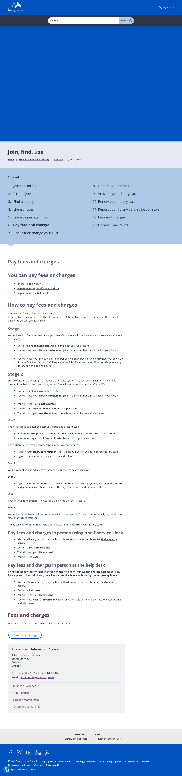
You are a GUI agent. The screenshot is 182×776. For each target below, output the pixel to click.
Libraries (58, 159)
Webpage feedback (85, 761)
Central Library (35, 575)
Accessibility (131, 761)
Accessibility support (110, 761)
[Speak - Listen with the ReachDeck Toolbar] (6, 769)
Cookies (145, 761)
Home (11, 159)
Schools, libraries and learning (34, 159)
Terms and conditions (19, 765)
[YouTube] (29, 752)
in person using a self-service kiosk (38, 288)
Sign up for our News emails (57, 761)
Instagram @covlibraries (26, 706)
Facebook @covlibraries (25, 699)
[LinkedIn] (38, 752)
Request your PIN (62, 362)
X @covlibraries (20, 692)
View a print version (22, 635)
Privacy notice (53, 765)
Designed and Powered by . (22, 769)
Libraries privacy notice (25, 685)
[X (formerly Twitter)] (47, 752)
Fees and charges (28, 615)
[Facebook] (10, 752)
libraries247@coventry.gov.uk (37, 677)
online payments (39, 391)
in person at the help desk (33, 293)
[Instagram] (19, 752)
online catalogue (39, 345)
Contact (38, 765)
